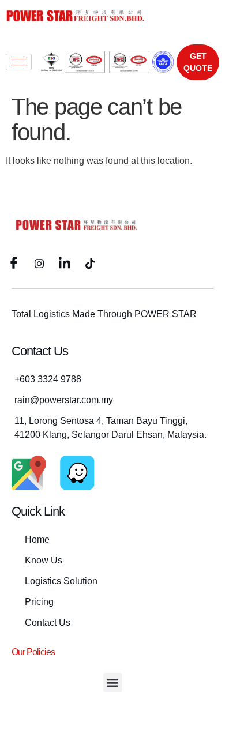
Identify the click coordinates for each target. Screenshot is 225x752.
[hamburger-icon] (19, 62)
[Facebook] (13, 263)
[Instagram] (39, 263)
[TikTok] (90, 263)
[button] (112, 682)
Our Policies (33, 652)
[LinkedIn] (64, 263)
